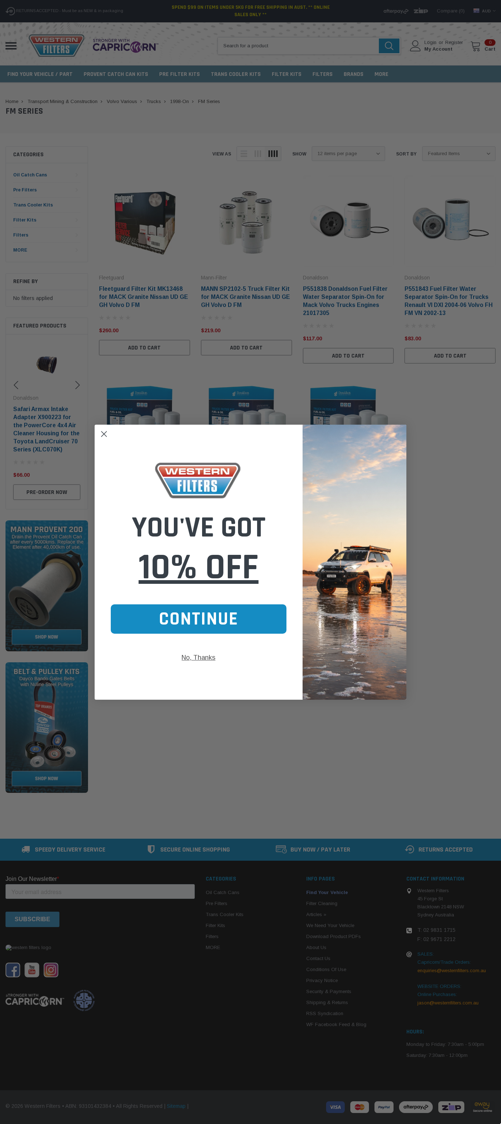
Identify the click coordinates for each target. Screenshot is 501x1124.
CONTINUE (198, 619)
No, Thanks (198, 657)
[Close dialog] (104, 434)
